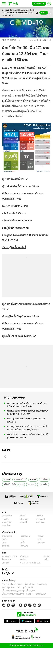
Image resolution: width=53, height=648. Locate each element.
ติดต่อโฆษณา (41, 594)
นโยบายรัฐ (24, 519)
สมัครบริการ (39, 4)
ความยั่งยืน (6, 526)
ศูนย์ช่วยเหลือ (28, 587)
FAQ (18, 587)
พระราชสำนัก (7, 516)
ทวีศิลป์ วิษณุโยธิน (10, 484)
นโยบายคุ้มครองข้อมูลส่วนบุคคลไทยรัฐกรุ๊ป (18, 591)
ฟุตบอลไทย (24, 556)
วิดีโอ (23, 543)
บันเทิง (4, 539)
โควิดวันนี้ (33, 480)
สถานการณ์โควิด (20, 480)
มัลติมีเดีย (24, 546)
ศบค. (21, 484)
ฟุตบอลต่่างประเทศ (9, 556)
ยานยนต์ (23, 522)
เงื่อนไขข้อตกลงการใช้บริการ (13, 594)
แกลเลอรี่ (5, 563)
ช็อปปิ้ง (5, 570)
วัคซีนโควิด (44, 480)
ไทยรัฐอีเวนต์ (8, 573)
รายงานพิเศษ (7, 536)
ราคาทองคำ (40, 522)
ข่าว (30, 40)
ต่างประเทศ (40, 519)
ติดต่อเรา (29, 594)
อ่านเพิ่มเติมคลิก (18, 13)
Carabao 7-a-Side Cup (30, 563)
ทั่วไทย (22, 516)
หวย (39, 539)
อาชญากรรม (7, 522)
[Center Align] (50, 13)
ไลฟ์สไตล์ (5, 546)
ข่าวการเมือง (43, 484)
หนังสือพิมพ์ (25, 536)
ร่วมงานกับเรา (16, 584)
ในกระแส (39, 516)
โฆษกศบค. (31, 484)
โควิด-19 (7, 480)
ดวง (22, 539)
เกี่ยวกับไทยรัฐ (29, 584)
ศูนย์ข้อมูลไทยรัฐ (8, 587)
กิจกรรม (5, 584)
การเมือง (37, 40)
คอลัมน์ (40, 536)
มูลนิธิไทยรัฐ (42, 584)
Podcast (41, 543)
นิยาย (4, 543)
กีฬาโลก (23, 560)
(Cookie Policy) (7, 15)
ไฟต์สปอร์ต (6, 560)
